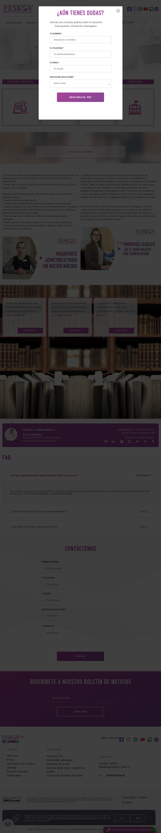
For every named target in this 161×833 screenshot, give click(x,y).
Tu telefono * (57, 48)
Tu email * (55, 63)
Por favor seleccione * (62, 77)
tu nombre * (56, 34)
